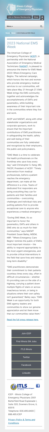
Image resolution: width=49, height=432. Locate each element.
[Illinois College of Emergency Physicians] (24, 11)
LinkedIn (26, 373)
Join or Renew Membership (19, 17)
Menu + (10, 26)
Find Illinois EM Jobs (26, 341)
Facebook (26, 365)
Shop (36, 17)
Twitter (26, 357)
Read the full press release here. (23, 319)
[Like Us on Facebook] (37, 385)
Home (8, 33)
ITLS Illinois (26, 349)
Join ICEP (26, 333)
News (13, 33)
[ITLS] (21, 385)
